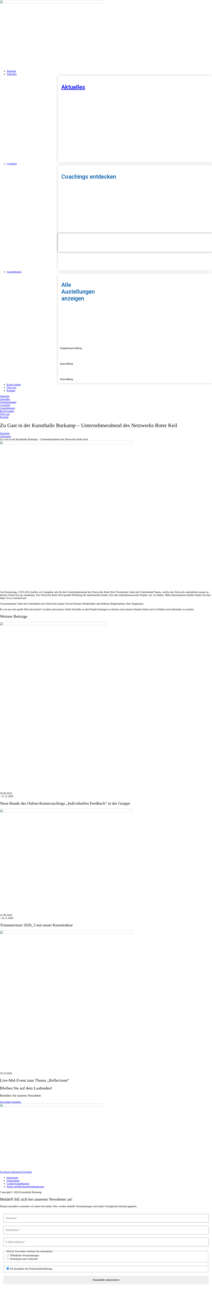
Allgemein (5, 436)
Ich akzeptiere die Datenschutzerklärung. (31, 1268)
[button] (109, 74)
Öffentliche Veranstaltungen (24, 1255)
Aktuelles (73, 87)
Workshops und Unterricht (23, 1258)
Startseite (4, 433)
